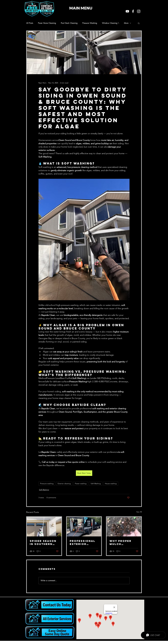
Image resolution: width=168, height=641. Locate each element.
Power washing (80, 483)
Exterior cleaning (64, 483)
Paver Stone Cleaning (47, 23)
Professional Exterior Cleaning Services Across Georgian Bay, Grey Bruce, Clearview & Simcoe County (84, 542)
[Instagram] (138, 11)
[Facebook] (133, 11)
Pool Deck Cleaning (69, 23)
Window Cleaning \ (110, 23)
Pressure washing (46, 483)
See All (139, 512)
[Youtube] (127, 11)
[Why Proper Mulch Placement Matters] (124, 526)
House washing (111, 483)
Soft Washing (96, 483)
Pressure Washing (89, 23)
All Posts (29, 23)
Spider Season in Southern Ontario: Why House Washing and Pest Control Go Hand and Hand (44, 542)
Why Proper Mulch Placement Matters (120, 542)
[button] (138, 23)
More (126, 23)
